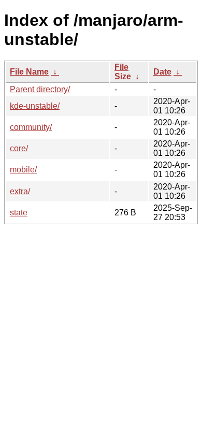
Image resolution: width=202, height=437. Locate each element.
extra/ (20, 191)
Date (162, 71)
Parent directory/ (40, 89)
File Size (122, 72)
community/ (31, 127)
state (18, 212)
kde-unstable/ (35, 105)
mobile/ (23, 169)
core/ (19, 148)
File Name (29, 71)
